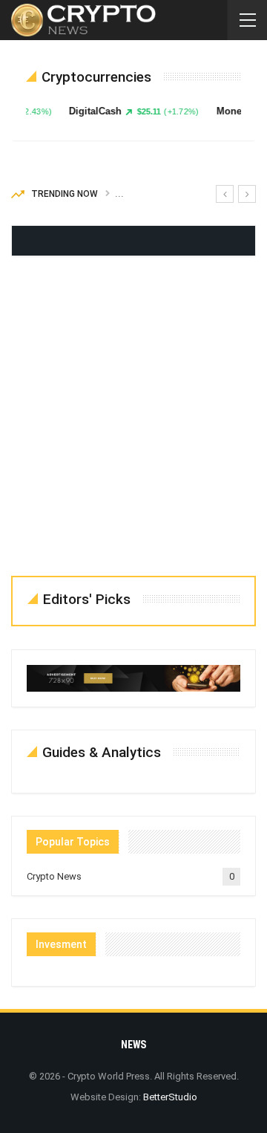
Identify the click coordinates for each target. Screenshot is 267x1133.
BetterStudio (170, 1097)
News (133, 1045)
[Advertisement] (133, 419)
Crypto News (54, 876)
